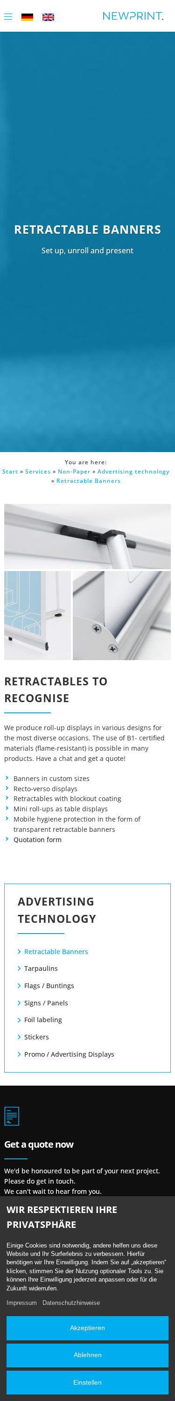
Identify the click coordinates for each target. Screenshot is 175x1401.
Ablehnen (88, 1355)
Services (38, 471)
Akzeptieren (87, 1327)
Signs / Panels (46, 1002)
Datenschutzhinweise (71, 1302)
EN (48, 17)
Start (10, 471)
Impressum (22, 1302)
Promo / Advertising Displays (69, 1054)
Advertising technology (133, 471)
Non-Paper (74, 471)
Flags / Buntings (49, 985)
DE (27, 17)
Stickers (36, 1036)
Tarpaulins (41, 968)
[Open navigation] (8, 15)
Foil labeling (43, 1019)
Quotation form (38, 839)
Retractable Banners (88, 481)
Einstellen (87, 1382)
